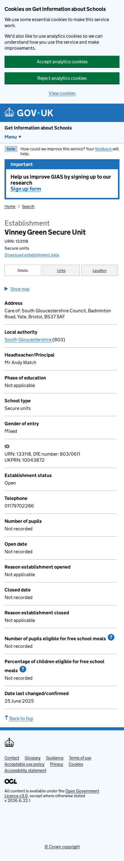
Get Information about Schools (38, 128)
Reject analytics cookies (62, 78)
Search (28, 206)
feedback (104, 148)
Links (61, 270)
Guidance (55, 757)
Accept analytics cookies (62, 61)
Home (10, 206)
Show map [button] (20, 288)
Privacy (56, 764)
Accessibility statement (25, 770)
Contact (12, 757)
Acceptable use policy (25, 764)
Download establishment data (32, 254)
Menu (11, 137)
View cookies (62, 93)
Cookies (76, 764)
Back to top (20, 718)
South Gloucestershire (28, 339)
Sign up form (26, 189)
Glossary (33, 757)
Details (22, 270)
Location (100, 270)
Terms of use (80, 757)
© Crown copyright (62, 846)
